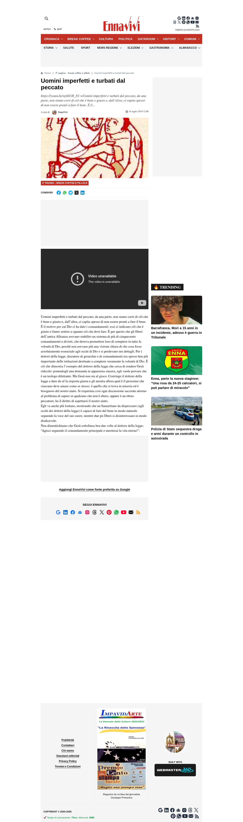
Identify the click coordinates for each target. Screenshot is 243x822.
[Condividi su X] (76, 192)
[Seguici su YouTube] (193, 22)
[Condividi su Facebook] (58, 192)
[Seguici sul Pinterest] (184, 22)
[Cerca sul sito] (46, 18)
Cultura (106, 39)
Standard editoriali (67, 755)
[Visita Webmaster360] (175, 770)
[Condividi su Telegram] (70, 192)
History (169, 39)
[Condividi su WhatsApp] (64, 192)
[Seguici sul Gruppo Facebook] (193, 18)
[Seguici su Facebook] (188, 18)
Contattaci (67, 745)
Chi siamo (67, 750)
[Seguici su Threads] (175, 22)
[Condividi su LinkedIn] (82, 192)
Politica (125, 39)
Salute (68, 47)
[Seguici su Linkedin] (184, 18)
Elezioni (134, 47)
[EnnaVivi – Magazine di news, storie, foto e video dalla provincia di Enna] (121, 23)
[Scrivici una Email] (197, 22)
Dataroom (146, 39)
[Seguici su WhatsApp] (188, 22)
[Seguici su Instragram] (197, 18)
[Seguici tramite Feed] (198, 26)
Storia (49, 47)
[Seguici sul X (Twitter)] (179, 22)
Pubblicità (67, 740)
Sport (85, 47)
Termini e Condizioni (68, 766)
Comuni (190, 39)
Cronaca (51, 39)
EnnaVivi (63, 112)
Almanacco (188, 47)
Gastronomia (159, 47)
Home (47, 73)
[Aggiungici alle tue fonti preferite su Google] (179, 18)
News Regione (107, 47)
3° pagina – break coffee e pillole (72, 73)
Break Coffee (79, 39)
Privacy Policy (68, 761)
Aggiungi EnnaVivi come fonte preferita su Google (94, 489)
